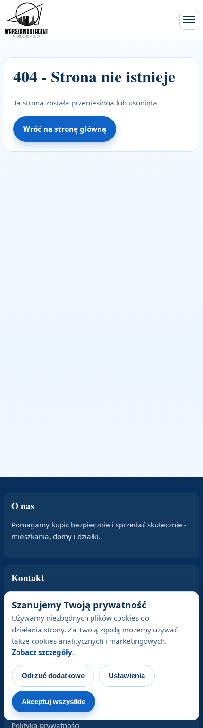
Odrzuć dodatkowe (53, 675)
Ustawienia (127, 675)
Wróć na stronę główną (64, 129)
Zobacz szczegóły (42, 652)
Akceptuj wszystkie (53, 701)
